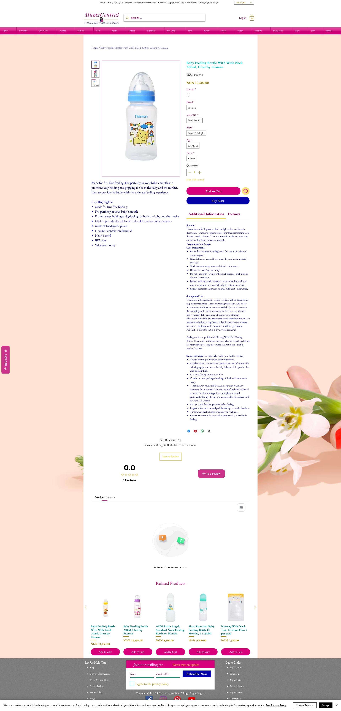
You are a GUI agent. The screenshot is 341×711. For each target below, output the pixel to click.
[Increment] (199, 172)
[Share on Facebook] (189, 431)
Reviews (6, 360)
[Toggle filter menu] (241, 507)
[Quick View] (105, 607)
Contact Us (235, 698)
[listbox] (244, 3)
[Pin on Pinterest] (195, 431)
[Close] (337, 705)
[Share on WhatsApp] (202, 431)
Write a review (211, 473)
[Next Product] (255, 607)
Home (94, 48)
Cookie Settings (305, 705)
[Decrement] (189, 172)
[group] (170, 624)
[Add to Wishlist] (246, 191)
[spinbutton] (194, 172)
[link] (206, 214)
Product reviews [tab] (105, 497)
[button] (244, 3)
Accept (325, 705)
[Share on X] (209, 431)
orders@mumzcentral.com (143, 2)
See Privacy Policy (276, 705)
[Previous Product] (85, 607)
